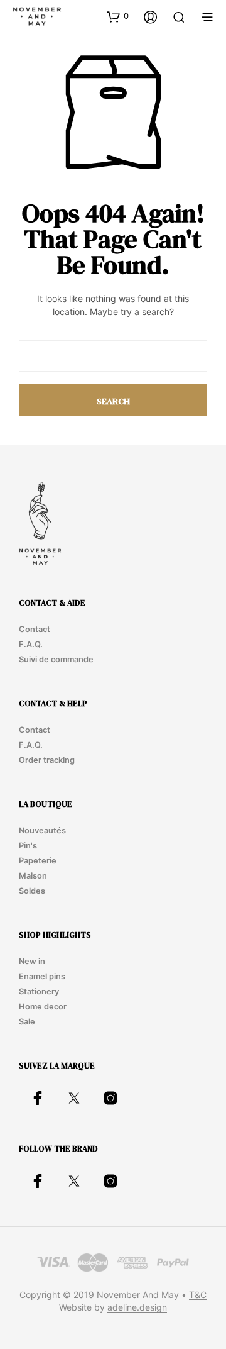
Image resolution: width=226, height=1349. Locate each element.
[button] (118, 16)
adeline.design (137, 1307)
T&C (198, 1295)
